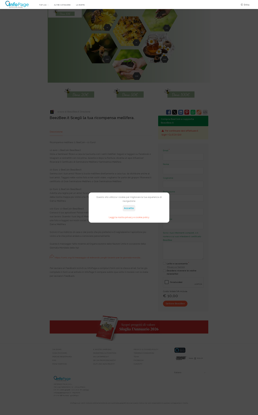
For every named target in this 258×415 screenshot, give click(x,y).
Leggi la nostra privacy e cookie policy (129, 217)
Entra (246, 4)
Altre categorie (62, 5)
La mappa (80, 5)
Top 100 (43, 5)
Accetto (129, 208)
